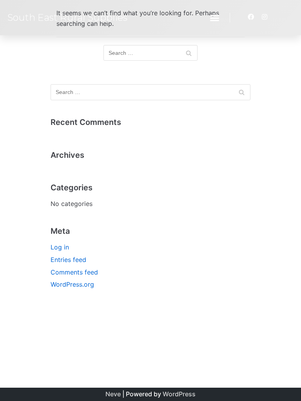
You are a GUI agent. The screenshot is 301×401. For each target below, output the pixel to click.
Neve (113, 394)
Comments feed (74, 272)
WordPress (179, 394)
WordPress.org (72, 284)
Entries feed (68, 260)
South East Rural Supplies (67, 17)
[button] (214, 17)
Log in (60, 247)
